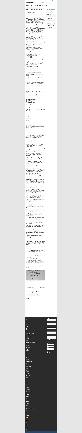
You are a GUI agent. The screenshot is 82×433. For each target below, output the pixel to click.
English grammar (27, 345)
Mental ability (27, 394)
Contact (32, 0)
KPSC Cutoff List (27, 373)
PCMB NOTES (27, 403)
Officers (27, 399)
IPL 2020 (27, 356)
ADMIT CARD (27, 323)
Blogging (45, 5)
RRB (26, 413)
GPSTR (26, 352)
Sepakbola (40, 5)
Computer (27, 337)
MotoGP (43, 5)
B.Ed (26, 328)
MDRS (26, 393)
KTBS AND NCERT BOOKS (29, 391)
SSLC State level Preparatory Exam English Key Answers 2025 (33, 293)
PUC (26, 407)
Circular (26, 335)
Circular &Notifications (28, 336)
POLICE (27, 405)
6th (26, 319)
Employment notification (28, 344)
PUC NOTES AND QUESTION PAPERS (30, 408)
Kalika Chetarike (27, 359)
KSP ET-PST (27, 385)
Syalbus (26, 422)
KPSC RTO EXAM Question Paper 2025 (51, 9)
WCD (26, 429)
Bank (26, 329)
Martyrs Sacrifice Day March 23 (50, 11)
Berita (29, 5)
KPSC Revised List (28, 379)
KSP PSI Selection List (28, 389)
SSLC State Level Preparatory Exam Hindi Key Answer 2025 (32, 292)
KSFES (26, 382)
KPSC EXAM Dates (28, 375)
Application (27, 326)
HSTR (26, 354)
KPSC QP (27, 377)
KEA (26, 363)
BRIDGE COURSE (28, 331)
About (27, 0)
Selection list (27, 420)
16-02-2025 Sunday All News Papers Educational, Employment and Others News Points (51, 337)
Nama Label (31, 5)
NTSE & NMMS (27, 398)
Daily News (27, 340)
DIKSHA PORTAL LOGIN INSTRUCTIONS (30, 342)
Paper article (27, 400)
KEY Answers (27, 364)
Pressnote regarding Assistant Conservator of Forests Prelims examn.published (51, 333)
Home (27, 5)
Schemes (27, 417)
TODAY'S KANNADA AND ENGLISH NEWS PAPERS (51, 25)
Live (26, 392)
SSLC (28, 7)
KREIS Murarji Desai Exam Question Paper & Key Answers (51, 23)
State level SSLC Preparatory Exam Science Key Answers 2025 (33, 291)
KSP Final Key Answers (28, 386)
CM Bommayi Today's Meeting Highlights (51, 27)
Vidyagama (27, 427)
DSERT (26, 343)
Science (27, 419)
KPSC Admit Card (28, 372)
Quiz (26, 410)
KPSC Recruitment (28, 378)
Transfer (27, 424)
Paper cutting (27, 401)
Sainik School (27, 415)
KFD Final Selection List (28, 366)
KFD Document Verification (28, 365)
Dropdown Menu (36, 5)
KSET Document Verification (50, 12)
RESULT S (27, 412)
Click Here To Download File (29, 281)
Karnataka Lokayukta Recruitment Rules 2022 (51, 20)
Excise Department (28, 347)
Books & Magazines (28, 330)
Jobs (26, 358)
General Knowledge (28, 349)
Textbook (27, 423)
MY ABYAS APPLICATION (28, 396)
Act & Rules (27, 322)
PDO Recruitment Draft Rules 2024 (29, 287)
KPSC (26, 370)
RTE (26, 414)
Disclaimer (34, 0)
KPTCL (26, 380)
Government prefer (28, 351)
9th (26, 321)
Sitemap (29, 0)
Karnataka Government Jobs (29, 361)
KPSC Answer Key (28, 371)
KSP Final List (27, 387)
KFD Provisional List (28, 368)
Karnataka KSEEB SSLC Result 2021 (51, 21)
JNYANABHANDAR (30, 2)
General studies (27, 350)
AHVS (26, 324)
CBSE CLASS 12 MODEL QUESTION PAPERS (30, 333)
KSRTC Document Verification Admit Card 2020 (41, 287)
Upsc (26, 426)
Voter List (27, 428)
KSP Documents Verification (29, 384)
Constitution (27, 338)
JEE (26, 357)
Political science (27, 406)
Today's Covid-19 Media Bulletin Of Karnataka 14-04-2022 (51, 18)
